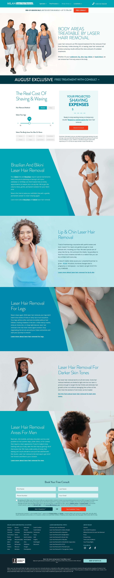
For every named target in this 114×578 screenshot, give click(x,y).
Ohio (25, 542)
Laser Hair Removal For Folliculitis (58, 539)
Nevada (26, 530)
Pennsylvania (27, 549)
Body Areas (66, 4)
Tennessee (36, 532)
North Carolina (28, 537)
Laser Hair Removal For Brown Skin (59, 537)
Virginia (35, 539)
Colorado (9, 532)
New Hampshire (28, 532)
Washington (36, 542)
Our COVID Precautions (89, 530)
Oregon (26, 547)
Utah (34, 537)
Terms (61, 513)
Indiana (9, 547)
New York (26, 534)
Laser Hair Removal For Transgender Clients (61, 549)
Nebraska (26, 527)
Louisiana (17, 532)
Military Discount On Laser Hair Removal (93, 532)
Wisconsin (36, 544)
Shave (43, 108)
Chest (20, 139)
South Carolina (37, 527)
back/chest (99, 57)
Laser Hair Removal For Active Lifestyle (60, 530)
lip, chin (81, 57)
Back (30, 136)
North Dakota (27, 539)
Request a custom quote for (78, 120)
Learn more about (27, 336)
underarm (73, 57)
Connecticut (10, 534)
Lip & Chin (40, 139)
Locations (77, 4)
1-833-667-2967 (37, 505)
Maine (16, 534)
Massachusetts (19, 539)
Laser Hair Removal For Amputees (59, 532)
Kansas (17, 527)
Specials (42, 4)
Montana (17, 549)
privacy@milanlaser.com (53, 505)
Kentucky (17, 530)
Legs (30, 139)
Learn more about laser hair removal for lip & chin (76, 272)
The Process (53, 4)
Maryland (17, 537)
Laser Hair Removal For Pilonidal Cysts (60, 547)
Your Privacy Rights (88, 542)
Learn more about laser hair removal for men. (27, 460)
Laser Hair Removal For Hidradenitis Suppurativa (62, 542)
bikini (90, 57)
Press (85, 534)
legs (85, 57)
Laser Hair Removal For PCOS (57, 544)
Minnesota (17, 544)
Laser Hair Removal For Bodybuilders (59, 534)
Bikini (40, 136)
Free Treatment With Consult (75, 79)
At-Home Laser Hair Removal (57, 527)
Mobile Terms (74, 503)
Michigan (17, 542)
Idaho (8, 542)
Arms (20, 136)
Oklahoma (26, 544)
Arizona (9, 527)
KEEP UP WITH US (95, 561)
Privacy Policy (84, 503)
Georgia (9, 539)
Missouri (17, 547)
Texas (35, 534)
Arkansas (9, 530)
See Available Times (73, 509)
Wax (50, 108)
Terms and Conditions (89, 539)
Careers (85, 527)
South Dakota (37, 530)
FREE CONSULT (81, 10)
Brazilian (50, 136)
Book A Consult (78, 128)
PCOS (65, 263)
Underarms (50, 139)
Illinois (9, 544)
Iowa (8, 549)
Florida (9, 537)
